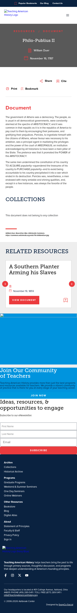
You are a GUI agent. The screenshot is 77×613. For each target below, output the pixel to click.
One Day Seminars (14, 491)
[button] (46, 81)
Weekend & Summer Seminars (20, 486)
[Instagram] (12, 575)
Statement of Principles (16, 526)
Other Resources (13, 501)
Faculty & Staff (12, 530)
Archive (8, 462)
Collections (10, 466)
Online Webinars (13, 495)
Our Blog (44, 3)
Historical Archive (13, 471)
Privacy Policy (11, 535)
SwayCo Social (66, 604)
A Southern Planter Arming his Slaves (34, 269)
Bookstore (9, 506)
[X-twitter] (19, 575)
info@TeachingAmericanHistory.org (21, 595)
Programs (9, 478)
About (7, 521)
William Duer (41, 50)
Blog (6, 510)
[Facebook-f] (5, 575)
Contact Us (58, 3)
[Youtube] (26, 575)
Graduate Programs (14, 482)
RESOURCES (24, 31)
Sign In (7, 539)
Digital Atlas (10, 515)
